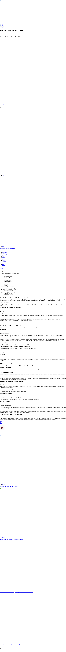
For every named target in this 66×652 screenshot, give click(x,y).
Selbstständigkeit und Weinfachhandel (9, 288)
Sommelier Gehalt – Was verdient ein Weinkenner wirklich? (10, 273)
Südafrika (3, 257)
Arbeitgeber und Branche (7, 281)
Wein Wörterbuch (4, 253)
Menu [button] (3, 26)
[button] (1, 26)
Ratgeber (3, 27)
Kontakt (3, 264)
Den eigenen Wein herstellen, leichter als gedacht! (11, 539)
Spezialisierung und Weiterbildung (9, 282)
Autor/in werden (4, 266)
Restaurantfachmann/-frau (8, 283)
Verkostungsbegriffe (5, 254)
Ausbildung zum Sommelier (6, 275)
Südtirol (3, 256)
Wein (3, 104)
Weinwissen (4, 251)
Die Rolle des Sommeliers (8, 274)
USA (3, 255)
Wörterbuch (4, 250)
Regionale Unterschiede (7, 280)
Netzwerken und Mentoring (8, 293)
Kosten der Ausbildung (7, 277)
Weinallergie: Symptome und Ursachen (9, 486)
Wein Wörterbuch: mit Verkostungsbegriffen (10, 644)
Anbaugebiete (4, 259)
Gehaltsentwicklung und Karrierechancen (8, 286)
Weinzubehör (4, 261)
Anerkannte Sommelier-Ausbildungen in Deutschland (12, 278)
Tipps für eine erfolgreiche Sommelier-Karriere (8, 292)
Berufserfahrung (6, 279)
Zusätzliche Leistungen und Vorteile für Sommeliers (9, 289)
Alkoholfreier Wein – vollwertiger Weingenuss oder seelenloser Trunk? (16, 592)
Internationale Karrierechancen (8, 291)
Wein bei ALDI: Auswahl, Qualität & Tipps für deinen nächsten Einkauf (7, 248)
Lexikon (3, 262)
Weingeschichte (4, 252)
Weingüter (3, 260)
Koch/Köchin (6, 284)
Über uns (3, 265)
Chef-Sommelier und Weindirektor (9, 287)
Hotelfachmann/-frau (7, 285)
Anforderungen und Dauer (8, 276)
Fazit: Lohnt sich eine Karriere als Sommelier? (8, 295)
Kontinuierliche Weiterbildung (8, 294)
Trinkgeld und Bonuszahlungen (8, 290)
